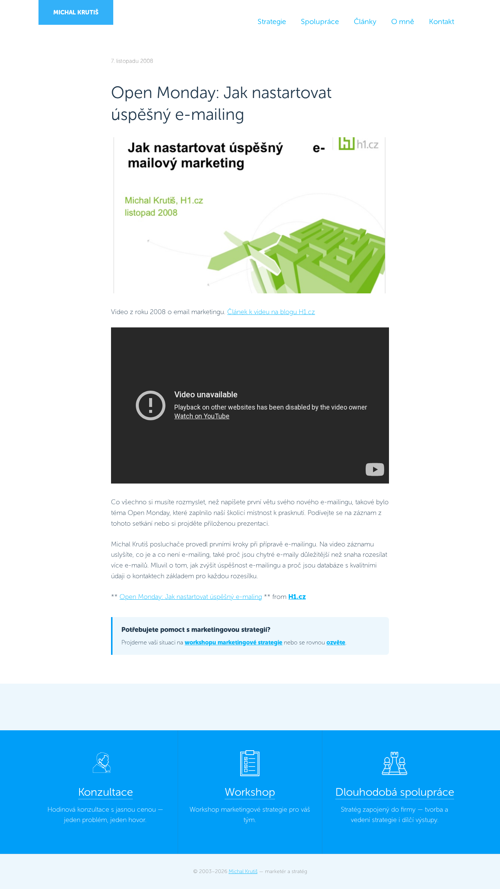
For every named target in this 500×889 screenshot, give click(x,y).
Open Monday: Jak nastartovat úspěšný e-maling (191, 597)
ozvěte (335, 642)
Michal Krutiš (75, 12)
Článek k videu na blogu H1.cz (271, 312)
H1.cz (297, 597)
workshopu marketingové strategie (233, 642)
